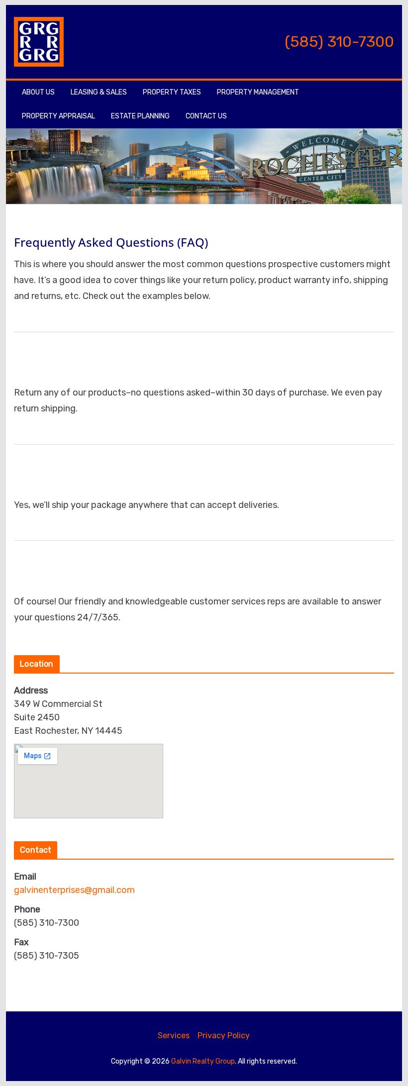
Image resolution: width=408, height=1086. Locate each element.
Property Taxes (172, 92)
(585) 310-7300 (339, 41)
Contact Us (206, 116)
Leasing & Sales (99, 92)
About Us (38, 92)
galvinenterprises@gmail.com (74, 890)
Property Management (258, 92)
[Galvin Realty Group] (204, 136)
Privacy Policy (224, 1035)
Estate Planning (140, 116)
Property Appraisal (58, 116)
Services (174, 1035)
